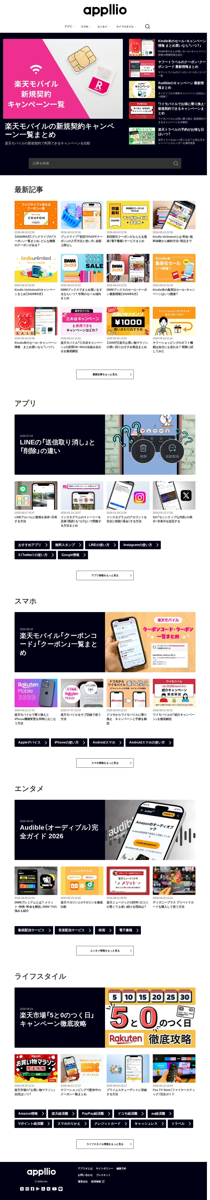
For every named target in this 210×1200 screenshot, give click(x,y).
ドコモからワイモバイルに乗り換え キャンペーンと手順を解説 (127, 719)
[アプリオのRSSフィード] (48, 1189)
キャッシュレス (146, 1123)
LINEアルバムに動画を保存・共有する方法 (36, 519)
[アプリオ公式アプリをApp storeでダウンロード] (43, 1189)
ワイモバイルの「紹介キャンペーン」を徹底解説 (174, 717)
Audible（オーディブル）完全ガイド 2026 (59, 832)
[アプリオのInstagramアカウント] (27, 1189)
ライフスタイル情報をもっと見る (105, 1144)
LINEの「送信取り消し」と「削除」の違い (58, 446)
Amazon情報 (28, 1113)
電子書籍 (125, 930)
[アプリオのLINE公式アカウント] (60, 1189)
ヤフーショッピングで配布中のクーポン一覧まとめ (81, 1092)
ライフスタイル (125, 26)
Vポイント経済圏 (30, 1123)
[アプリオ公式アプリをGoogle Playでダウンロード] (38, 1189)
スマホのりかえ (68, 1123)
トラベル (178, 1123)
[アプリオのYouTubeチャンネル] (54, 1189)
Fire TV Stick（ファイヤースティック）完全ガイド (174, 1092)
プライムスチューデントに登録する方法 (127, 1092)
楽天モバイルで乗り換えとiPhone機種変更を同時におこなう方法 (35, 719)
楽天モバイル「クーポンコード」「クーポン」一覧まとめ (59, 644)
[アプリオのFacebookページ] (32, 1189)
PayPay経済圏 (93, 1113)
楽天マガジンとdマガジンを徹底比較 (82, 904)
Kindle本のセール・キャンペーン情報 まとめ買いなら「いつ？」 (182, 43)
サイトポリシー (104, 1168)
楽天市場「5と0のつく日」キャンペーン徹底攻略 (57, 1019)
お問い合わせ (85, 1175)
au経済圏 (158, 1113)
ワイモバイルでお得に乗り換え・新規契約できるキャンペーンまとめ (182, 108)
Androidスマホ (104, 742)
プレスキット (103, 1175)
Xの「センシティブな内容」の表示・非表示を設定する (172, 519)
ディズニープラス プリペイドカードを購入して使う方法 (173, 904)
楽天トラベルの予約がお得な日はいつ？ (181, 132)
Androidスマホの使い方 (147, 742)
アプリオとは (85, 1168)
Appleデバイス (29, 742)
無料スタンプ (65, 545)
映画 (102, 930)
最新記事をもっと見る (105, 374)
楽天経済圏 (60, 1113)
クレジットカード (107, 1123)
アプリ (68, 26)
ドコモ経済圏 (127, 1113)
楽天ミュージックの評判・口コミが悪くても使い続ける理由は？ (127, 904)
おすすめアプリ (29, 545)
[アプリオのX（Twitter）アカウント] (22, 1189)
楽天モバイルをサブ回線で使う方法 (81, 717)
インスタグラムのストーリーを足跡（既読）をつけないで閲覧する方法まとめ (81, 521)
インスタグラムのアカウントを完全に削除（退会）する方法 (127, 519)
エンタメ (102, 26)
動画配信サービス (31, 930)
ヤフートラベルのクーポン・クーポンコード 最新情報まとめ (182, 64)
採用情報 (96, 1181)
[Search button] (176, 164)
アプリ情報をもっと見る (105, 575)
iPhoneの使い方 (67, 742)
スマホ (84, 26)
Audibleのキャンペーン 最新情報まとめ (181, 85)
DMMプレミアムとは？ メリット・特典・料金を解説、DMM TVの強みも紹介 (36, 907)
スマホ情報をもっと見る (105, 763)
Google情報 (70, 555)
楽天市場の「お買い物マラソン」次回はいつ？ (35, 1092)
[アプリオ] (105, 10)
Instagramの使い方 (137, 545)
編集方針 (121, 1168)
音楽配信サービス (71, 930)
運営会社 (83, 1181)
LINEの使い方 (99, 545)
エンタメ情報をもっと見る (105, 950)
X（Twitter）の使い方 (33, 555)
